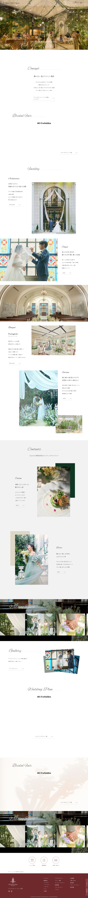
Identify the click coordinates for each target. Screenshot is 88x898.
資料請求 (87, 891)
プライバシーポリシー (75, 885)
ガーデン (47, 886)
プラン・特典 (58, 880)
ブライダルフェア (59, 878)
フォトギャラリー (59, 887)
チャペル (47, 882)
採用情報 (72, 887)
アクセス (57, 889)
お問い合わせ (73, 880)
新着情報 (57, 885)
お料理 (45, 891)
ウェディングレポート (60, 882)
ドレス (45, 889)
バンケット (47, 884)
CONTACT (75, 3)
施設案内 (45, 880)
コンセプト (46, 878)
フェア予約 (87, 882)
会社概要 (72, 878)
